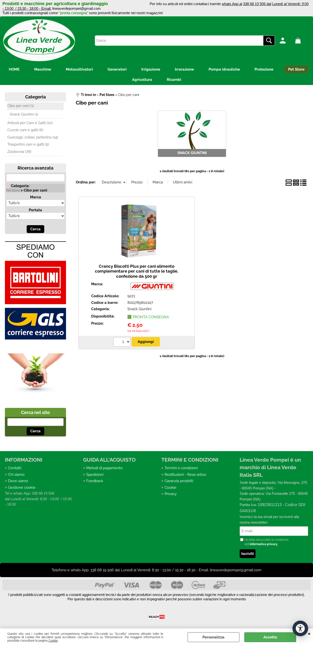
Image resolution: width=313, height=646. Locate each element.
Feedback (94, 481)
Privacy (171, 494)
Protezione (264, 69)
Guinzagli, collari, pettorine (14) (32, 137)
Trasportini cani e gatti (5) (28, 144)
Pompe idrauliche (224, 69)
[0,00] (301, 40)
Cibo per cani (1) (20, 106)
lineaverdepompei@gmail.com (76, 8)
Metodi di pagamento (104, 468)
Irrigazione (150, 69)
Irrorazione (184, 69)
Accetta (270, 637)
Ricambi (174, 79)
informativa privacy (264, 544)
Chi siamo (16, 474)
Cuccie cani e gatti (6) (25, 130)
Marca (35, 197)
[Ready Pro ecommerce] (156, 617)
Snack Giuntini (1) (24, 114)
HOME (14, 69)
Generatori (117, 69)
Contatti (14, 468)
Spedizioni (94, 474)
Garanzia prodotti (179, 481)
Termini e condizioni (181, 468)
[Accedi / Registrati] (286, 40)
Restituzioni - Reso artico (185, 474)
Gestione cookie (21, 487)
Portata (35, 210)
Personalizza (213, 637)
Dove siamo (18, 481)
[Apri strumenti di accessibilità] (300, 628)
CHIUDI (309, 633)
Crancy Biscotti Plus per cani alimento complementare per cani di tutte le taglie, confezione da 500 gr (136, 271)
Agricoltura (142, 79)
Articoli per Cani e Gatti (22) (30, 123)
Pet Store (296, 69)
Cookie (53, 640)
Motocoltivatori (79, 69)
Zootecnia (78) (19, 151)
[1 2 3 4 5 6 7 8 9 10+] (122, 342)
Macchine (42, 69)
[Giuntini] (151, 290)
